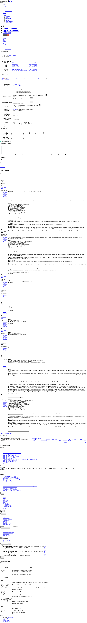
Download (15, 109)
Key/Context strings (6, 518)
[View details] (1, 186)
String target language (7, 523)
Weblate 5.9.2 (10, 617)
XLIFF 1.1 (24, 468)
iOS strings (60, 440)
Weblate (10, 1)
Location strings (6, 520)
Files (4, 43)
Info (3, 39)
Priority (4, 498)
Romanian (7, 33)
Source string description (7, 519)
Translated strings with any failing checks (19, 70)
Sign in (4, 14)
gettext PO (4, 468)
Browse (10, 55)
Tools (4, 46)
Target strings (5, 517)
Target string (5, 501)
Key (3, 507)
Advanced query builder (5, 512)
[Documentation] (0, 58)
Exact (14, 526)
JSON (44, 440)
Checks (4, 10)
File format (2, 467)
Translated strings (15, 64)
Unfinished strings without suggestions (19, 67)
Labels (4, 499)
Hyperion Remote (10, 28)
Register (4, 13)
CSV (42, 440)
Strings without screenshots (8, 533)
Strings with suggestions (7, 529)
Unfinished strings (15, 65)
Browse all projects (8, 6)
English (9, 198)
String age (5, 502)
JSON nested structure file (52, 468)
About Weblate (8, 18)
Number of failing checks (7, 506)
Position (4, 497)
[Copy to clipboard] (46, 95)
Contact (6, 17)
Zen (36, 62)
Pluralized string (6, 534)
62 (16, 78)
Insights (4, 41)
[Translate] (1, 78)
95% (8, 78)
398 (24, 78)
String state (5, 521)
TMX (66, 440)
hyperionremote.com (17, 84)
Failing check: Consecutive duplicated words (20, 71)
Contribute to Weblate (9, 21)
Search (4, 40)
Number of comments (7, 505)
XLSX (85, 440)
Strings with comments (7, 531)
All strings (13, 62)
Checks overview (8, 11)
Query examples (3, 545)
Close (9, 561)
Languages (5, 7)
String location (5, 508)
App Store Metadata (11, 30)
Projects (4, 5)
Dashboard (5, 4)
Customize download (9, 45)
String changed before (7, 541)
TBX (64, 440)
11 (38, 78)
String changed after (6, 540)
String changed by (6, 524)
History (6, 42)
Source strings (5, 515)
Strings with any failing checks (17, 69)
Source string (5, 500)
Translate (14, 55)
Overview (5, 38)
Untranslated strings (15, 66)
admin (19, 85)
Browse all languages (9, 8)
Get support (7, 16)
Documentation (8, 20)
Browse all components (4, 79)
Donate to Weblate (8, 22)
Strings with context (6, 535)
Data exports (7, 47)
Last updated (5, 503)
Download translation (9, 44)
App (3, 78)
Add (16, 526)
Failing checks (8, 49)
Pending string (5, 522)
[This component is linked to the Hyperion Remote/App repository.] (44, 95)
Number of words (6, 504)
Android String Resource (36, 438)
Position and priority (6, 495)
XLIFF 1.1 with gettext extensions (14, 468)
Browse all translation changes (6, 433)
